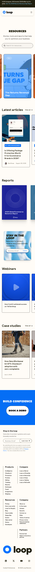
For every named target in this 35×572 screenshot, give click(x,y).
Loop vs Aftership (25, 473)
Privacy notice (24, 520)
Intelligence (8, 471)
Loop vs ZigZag (24, 480)
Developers (8, 524)
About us (22, 504)
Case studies (9, 513)
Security (22, 510)
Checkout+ (8, 473)
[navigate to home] (8, 12)
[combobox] (18, 45)
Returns (7, 484)
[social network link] (6, 561)
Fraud (7, 489)
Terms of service (24, 517)
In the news (23, 506)
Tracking (7, 482)
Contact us (23, 513)
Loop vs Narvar (24, 471)
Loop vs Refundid (25, 482)
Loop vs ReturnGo (25, 475)
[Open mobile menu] (31, 12)
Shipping (7, 494)
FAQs (21, 515)
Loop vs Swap (24, 478)
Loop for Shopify (10, 508)
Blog (6, 510)
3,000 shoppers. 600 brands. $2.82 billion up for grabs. (17, 3)
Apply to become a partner (25, 536)
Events (7, 517)
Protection (8, 475)
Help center (8, 520)
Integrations (9, 491)
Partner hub (23, 533)
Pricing (7, 504)
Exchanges (8, 487)
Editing (7, 480)
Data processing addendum (24, 522)
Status (7, 522)
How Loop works (10, 506)
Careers (22, 508)
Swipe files (8, 515)
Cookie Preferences (9, 568)
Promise (7, 478)
